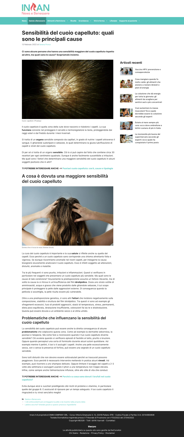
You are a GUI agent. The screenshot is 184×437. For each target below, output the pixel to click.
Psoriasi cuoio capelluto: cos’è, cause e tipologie (87, 168)
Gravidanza (83, 21)
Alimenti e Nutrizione (56, 21)
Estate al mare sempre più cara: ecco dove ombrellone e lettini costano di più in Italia (148, 125)
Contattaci (110, 420)
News (24, 21)
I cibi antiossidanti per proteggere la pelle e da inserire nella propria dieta (55, 402)
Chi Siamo (73, 433)
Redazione (84, 433)
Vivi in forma (99, 21)
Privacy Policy (97, 433)
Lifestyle (113, 21)
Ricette (73, 21)
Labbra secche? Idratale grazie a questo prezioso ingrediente (50, 405)
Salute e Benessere (37, 21)
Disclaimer (110, 433)
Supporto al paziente (128, 21)
